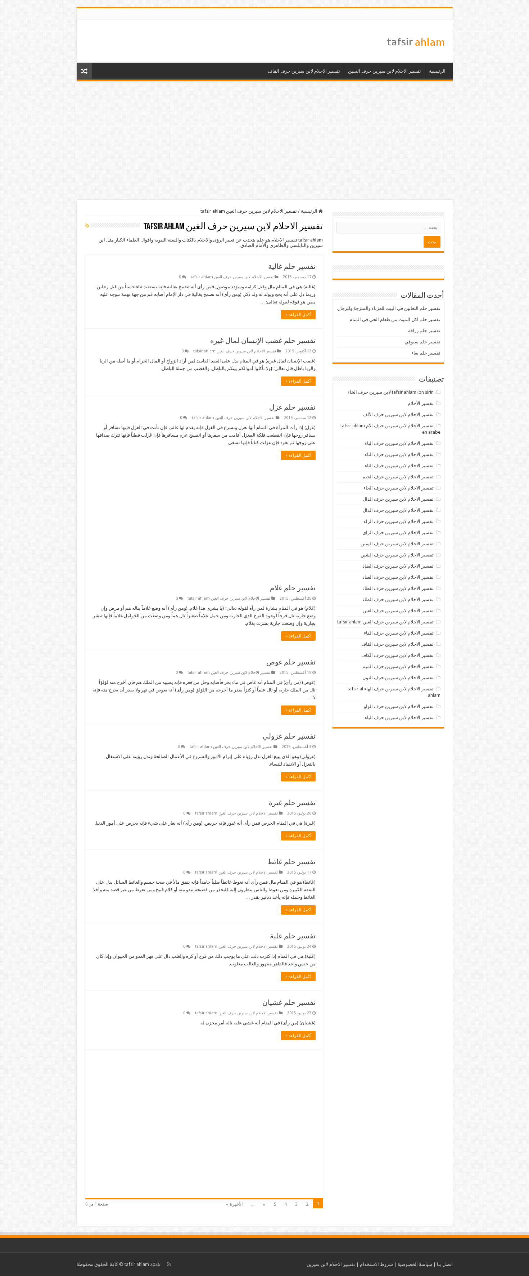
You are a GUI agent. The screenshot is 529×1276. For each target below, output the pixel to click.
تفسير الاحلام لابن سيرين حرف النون (398, 677)
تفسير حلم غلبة (293, 936)
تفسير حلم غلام (293, 587)
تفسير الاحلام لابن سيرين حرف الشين (397, 555)
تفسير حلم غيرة (292, 802)
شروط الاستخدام (376, 1264)
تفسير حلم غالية (292, 266)
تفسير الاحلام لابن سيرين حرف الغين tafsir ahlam (232, 277)
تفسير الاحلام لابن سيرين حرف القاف (304, 71)
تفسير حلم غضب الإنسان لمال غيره (263, 340)
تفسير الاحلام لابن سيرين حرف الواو (399, 706)
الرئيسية (437, 71)
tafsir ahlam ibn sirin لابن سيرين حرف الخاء (391, 392)
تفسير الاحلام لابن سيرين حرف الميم (398, 666)
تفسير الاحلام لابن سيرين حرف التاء (399, 454)
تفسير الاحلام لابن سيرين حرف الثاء (399, 465)
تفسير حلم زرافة (424, 330)
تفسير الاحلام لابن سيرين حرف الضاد (398, 577)
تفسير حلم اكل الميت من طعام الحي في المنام (394, 319)
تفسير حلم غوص (291, 662)
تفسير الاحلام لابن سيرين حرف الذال (398, 510)
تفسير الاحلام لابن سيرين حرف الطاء (398, 588)
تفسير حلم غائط (291, 861)
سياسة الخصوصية (415, 1264)
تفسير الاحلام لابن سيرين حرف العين (398, 610)
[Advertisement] (264, 140)
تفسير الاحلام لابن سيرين (331, 1264)
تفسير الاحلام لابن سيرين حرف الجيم (398, 476)
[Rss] (169, 1264)
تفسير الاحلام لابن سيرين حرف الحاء (398, 488)
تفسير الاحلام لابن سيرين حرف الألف (398, 414)
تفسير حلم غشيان (289, 1002)
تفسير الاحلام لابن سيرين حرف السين (384, 71)
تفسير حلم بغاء (425, 353)
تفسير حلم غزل (292, 407)
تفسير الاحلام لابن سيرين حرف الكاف (397, 655)
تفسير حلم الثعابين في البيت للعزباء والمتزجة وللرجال (388, 308)
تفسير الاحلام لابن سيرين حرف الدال (398, 499)
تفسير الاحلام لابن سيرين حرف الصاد (398, 566)
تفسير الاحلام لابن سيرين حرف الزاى (398, 532)
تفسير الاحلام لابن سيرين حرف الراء (399, 521)
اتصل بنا (445, 1264)
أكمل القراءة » (298, 314)
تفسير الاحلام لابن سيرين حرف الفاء (399, 633)
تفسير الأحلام (421, 403)
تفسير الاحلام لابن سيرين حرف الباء (399, 443)
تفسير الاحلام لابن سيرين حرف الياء (399, 717)
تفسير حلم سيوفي (422, 341)
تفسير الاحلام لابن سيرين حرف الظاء (398, 599)
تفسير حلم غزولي (289, 736)
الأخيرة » (234, 1204)
